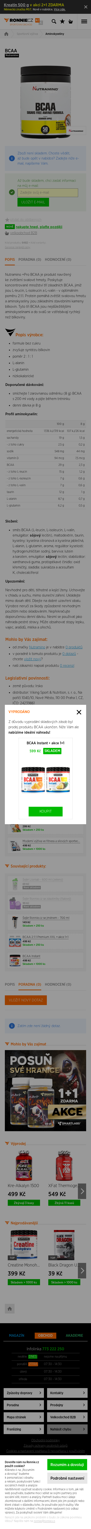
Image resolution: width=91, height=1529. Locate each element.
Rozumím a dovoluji (67, 1465)
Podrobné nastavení (67, 1478)
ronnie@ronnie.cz (44, 1521)
